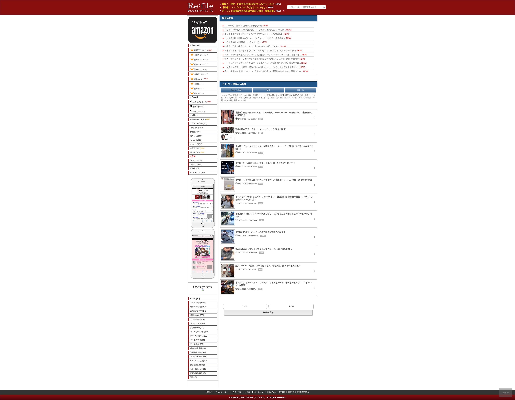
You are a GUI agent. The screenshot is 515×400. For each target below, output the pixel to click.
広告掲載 (282, 392)
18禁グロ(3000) (196, 160)
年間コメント (199, 89)
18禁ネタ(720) (195, 165)
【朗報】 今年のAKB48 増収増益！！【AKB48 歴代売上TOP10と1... (255, 30)
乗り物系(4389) (196, 136)
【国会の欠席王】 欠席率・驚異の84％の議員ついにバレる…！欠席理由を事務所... (262, 67)
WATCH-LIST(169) (197, 173)
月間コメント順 (305, 98)
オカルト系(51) (196, 144)
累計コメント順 (240, 100)
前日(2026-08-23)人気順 (293, 95)
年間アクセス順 (245, 98)
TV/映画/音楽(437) (197, 319)
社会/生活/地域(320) (198, 348)
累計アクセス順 (259, 98)
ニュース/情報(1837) (198, 303)
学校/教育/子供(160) (198, 352)
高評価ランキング (201, 69)
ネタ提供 (246, 392)
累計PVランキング (201, 65)
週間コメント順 (291, 98)
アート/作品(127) (196, 344)
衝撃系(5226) (195, 148)
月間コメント (199, 84)
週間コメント (199, 79)
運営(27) (193, 377)
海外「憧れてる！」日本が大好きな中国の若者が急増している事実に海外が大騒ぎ (262, 59)
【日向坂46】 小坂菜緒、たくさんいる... (243, 42)
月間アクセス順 (231, 98)
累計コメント (199, 94)
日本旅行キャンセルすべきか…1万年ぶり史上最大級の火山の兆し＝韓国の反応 (260, 50)
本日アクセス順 (276, 95)
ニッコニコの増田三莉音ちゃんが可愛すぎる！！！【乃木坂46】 (254, 34)
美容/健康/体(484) (197, 328)
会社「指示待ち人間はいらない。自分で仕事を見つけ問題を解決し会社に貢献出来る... (264, 71)
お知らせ (261, 392)
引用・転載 (237, 392)
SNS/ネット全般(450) (198, 361)
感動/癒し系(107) (196, 128)
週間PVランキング (201, 50)
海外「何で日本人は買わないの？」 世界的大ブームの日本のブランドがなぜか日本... (263, 55)
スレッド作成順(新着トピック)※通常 (236, 95)
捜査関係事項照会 (303, 392)
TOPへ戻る (268, 312)
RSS (254, 392)
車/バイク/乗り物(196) (198, 336)
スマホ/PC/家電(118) (198, 357)
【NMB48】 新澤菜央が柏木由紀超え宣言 (243, 25)
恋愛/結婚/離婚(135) (198, 373)
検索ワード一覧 (198, 111)
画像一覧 (300, 90)
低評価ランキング (201, 74)
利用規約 (209, 392)
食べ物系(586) (195, 140)
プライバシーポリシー (222, 392)
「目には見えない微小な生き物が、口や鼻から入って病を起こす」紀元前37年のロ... (263, 63)
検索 (268, 90)
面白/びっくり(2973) (198, 119)
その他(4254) (195, 152)
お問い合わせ (272, 392)
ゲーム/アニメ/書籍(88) (199, 332)
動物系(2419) (195, 132)
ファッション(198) (197, 323)
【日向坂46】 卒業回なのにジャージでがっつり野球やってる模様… (255, 38)
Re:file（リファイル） (256, 397)
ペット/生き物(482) (197, 340)
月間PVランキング (201, 55)
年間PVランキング (201, 60)
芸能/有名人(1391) (197, 315)
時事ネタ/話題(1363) (198, 307)
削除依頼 (291, 392)
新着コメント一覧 (199, 102)
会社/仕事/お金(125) (198, 369)
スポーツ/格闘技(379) (198, 123)
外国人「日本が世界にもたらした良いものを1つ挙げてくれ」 (252, 46)
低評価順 (279, 98)
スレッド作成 (236, 90)
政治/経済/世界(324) (198, 311)
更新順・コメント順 (260, 95)
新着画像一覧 (197, 107)
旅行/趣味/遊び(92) (197, 365)
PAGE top (505, 393)
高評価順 (270, 98)
